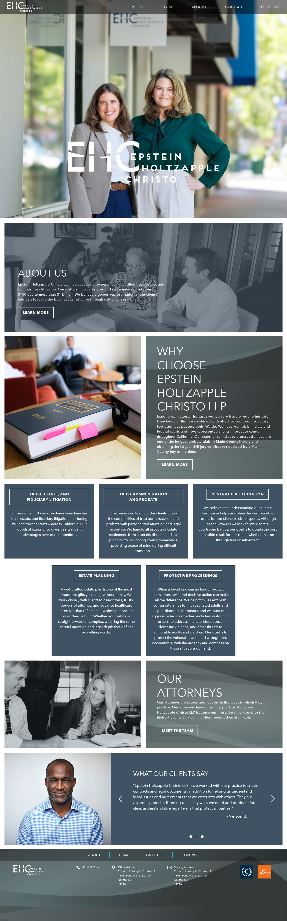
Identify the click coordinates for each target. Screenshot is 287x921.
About (138, 6)
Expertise (198, 6)
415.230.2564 (269, 6)
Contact (234, 6)
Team (167, 6)
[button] (120, 798)
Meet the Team (177, 730)
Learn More (36, 312)
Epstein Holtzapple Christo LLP (24, 7)
